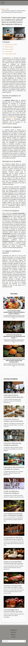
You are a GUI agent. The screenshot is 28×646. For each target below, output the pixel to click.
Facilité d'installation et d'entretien (11, 44)
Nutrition (13, 632)
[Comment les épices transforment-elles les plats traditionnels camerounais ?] (14, 351)
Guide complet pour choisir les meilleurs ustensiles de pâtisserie (13, 493)
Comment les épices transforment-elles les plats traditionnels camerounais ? (14, 360)
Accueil (2, 9)
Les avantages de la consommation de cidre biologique (13, 612)
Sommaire (7, 42)
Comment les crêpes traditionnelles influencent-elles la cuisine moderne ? (14, 312)
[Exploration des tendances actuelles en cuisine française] (14, 459)
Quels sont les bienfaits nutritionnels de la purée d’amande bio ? (13, 564)
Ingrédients (13, 630)
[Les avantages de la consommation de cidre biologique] (14, 601)
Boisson (13, 634)
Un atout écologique (8, 51)
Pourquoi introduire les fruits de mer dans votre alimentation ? (13, 588)
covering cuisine (12, 117)
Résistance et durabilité (9, 49)
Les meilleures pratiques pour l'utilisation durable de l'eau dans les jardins (13, 516)
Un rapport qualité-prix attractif (10, 53)
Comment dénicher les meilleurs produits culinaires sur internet (12, 445)
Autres (7, 9)
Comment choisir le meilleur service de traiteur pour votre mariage (14, 421)
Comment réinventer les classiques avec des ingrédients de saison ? (14, 336)
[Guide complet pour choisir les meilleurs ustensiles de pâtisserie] (14, 483)
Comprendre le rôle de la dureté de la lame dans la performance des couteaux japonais (13, 541)
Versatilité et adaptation (9, 46)
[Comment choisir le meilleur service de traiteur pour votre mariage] (14, 411)
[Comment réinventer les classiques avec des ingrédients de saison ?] (14, 327)
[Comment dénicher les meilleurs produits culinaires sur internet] (14, 435)
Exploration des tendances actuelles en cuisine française (14, 469)
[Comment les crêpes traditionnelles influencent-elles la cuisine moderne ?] (14, 303)
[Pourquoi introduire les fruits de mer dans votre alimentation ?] (14, 577)
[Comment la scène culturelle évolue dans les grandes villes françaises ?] (14, 387)
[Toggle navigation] (2, 2)
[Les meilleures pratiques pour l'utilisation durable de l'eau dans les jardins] (14, 505)
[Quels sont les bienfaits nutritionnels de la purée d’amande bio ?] (14, 553)
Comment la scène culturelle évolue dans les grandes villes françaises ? (14, 397)
